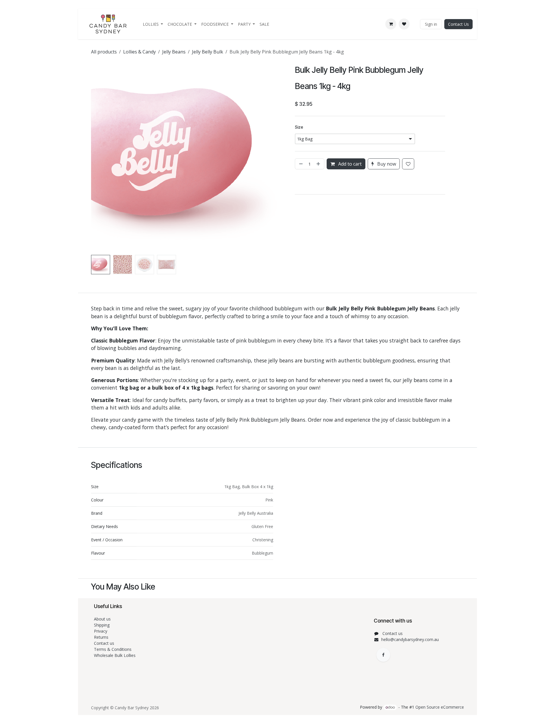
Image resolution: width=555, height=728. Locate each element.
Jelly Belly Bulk (207, 52)
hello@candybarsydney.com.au (410, 639)
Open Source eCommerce (439, 707)
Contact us (104, 643)
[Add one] (319, 164)
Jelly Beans (174, 52)
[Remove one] (300, 164)
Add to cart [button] (349, 164)
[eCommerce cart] (390, 23)
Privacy (100, 631)
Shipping (102, 625)
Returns (102, 637)
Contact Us (458, 24)
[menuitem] (153, 24)
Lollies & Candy (139, 52)
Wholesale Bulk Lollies (115, 655)
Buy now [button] (386, 164)
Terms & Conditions (113, 649)
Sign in (431, 24)
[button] (100, 157)
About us (102, 619)
